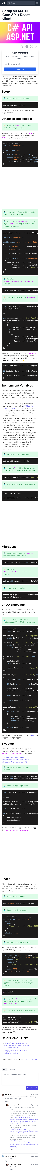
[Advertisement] (20, 187)
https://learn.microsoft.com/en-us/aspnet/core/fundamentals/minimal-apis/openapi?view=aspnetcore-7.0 (16, 759)
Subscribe (20, 69)
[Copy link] (36, 46)
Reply (7, 1101)
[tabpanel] (20, 1079)
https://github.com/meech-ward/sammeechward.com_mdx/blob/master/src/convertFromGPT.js (24, 1131)
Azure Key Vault (17, 408)
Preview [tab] (12, 1069)
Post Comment (32, 1088)
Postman (32, 735)
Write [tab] (4, 1069)
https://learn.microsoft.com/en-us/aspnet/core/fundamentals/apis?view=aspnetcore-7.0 (16, 1045)
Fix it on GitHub (31, 1059)
